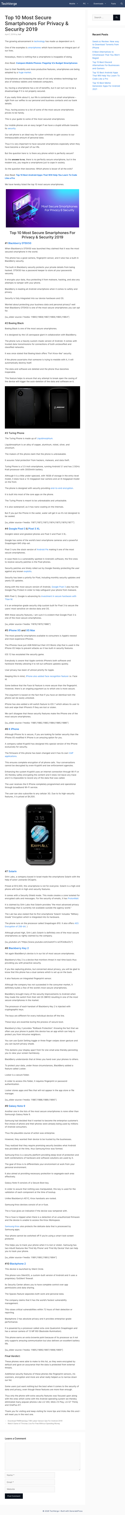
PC (84, 3)
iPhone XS (15, 630)
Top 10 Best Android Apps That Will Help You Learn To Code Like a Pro (106, 75)
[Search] (116, 17)
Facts (113, 3)
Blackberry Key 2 (19, 948)
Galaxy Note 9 (17, 1106)
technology (39, 41)
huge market (25, 72)
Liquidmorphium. (45, 438)
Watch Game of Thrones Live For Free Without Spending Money (34, 1423)
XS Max (30, 630)
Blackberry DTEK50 (19, 243)
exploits (27, 571)
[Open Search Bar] (121, 3)
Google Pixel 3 (17, 528)
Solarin (13, 871)
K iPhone (14, 729)
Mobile (72, 3)
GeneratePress (76, 1511)
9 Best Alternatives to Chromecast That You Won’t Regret (106, 55)
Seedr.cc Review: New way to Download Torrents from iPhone (105, 44)
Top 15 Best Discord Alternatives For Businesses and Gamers (106, 65)
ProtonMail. (73, 898)
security (11, 128)
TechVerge (9, 3)
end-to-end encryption (62, 488)
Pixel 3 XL (34, 528)
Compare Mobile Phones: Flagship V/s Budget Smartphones (47, 63)
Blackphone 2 (18, 1263)
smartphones (34, 47)
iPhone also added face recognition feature (47, 676)
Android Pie (42, 549)
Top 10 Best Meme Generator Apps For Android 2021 (106, 86)
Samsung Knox (12, 1226)
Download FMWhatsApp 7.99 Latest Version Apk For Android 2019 (35, 1421)
